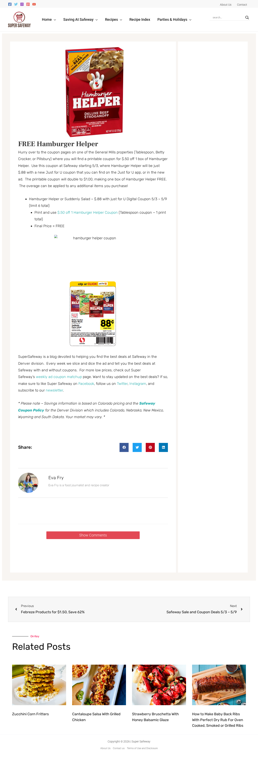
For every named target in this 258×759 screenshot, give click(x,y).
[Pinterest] (28, 4)
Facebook (86, 383)
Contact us (119, 748)
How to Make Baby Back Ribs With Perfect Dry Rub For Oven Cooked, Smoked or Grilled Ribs (217, 720)
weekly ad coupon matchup (59, 377)
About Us (105, 748)
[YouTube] (34, 4)
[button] (54, 19)
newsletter (54, 390)
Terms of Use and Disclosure (142, 748)
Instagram (137, 383)
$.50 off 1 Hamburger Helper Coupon (87, 212)
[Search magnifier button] (247, 17)
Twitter (122, 383)
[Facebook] (10, 4)
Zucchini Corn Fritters (30, 714)
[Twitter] (16, 4)
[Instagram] (22, 4)
